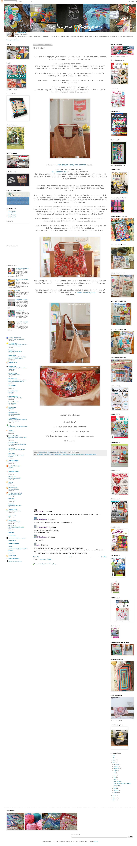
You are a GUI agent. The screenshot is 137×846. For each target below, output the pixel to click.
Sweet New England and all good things (17, 444)
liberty (48, 454)
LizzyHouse (11, 504)
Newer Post (36, 556)
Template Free (12, 366)
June (115, 775)
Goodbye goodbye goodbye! (14, 505)
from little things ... (13, 509)
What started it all (118, 781)
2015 (114, 758)
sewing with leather (72, 454)
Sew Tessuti (11, 350)
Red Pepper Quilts (13, 396)
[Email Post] (68, 452)
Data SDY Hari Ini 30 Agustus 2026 (16, 339)
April (115, 779)
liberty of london (54, 454)
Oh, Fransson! (12, 476)
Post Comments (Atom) (45, 559)
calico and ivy (12, 515)
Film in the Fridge (13, 412)
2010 (114, 799)
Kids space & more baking (22, 268)
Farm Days (11, 408)
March (115, 788)
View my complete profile (13, 40)
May (115, 777)
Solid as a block (20, 310)
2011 (114, 797)
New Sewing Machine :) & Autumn (122, 783)
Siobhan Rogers (21, 32)
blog (9, 425)
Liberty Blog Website (13, 558)
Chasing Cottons (12, 487)
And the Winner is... (12, 386)
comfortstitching (12, 391)
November (116, 764)
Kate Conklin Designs (14, 466)
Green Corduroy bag (86, 292)
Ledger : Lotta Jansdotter (15, 561)
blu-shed (10, 482)
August (116, 770)
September (117, 768)
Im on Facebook (12, 216)
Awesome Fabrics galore (22, 322)
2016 (114, 755)
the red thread (12, 520)
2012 (114, 795)
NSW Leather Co (59, 172)
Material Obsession (13, 402)
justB (9, 516)
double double (11, 431)
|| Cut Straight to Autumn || (14, 374)
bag (38, 454)
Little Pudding (12, 407)
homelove (11, 532)
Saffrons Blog (12, 540)
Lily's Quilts (11, 453)
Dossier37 (11, 553)
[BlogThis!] (73, 452)
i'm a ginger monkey (13, 471)
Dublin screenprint (12, 500)
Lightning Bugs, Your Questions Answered (17, 426)
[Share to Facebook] (77, 452)
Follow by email (12, 211)
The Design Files (12, 343)
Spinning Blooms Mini (13, 461)
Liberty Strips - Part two (21, 299)
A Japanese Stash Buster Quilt (15, 397)
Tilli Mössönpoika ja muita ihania (17, 538)
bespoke (41, 454)
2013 (114, 762)
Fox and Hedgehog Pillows (14, 478)
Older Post (104, 556)
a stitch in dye (12, 555)
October (116, 766)
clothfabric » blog (13, 442)
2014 (114, 760)
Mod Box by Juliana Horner (14, 494)
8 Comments (63, 452)
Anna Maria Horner (13, 460)
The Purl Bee (11, 535)
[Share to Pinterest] (79, 452)
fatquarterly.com (12, 418)
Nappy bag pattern (77, 165)
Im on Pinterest (11, 215)
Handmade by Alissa (13, 436)
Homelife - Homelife (13, 543)
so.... (9, 472)
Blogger (96, 841)
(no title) (18, 290)
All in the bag (117, 785)
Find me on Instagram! (13, 489)
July (115, 773)
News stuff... (11, 498)
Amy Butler (63, 165)
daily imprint (11, 448)
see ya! (10, 483)
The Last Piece (12, 385)
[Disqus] (70, 483)
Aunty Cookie (12, 355)
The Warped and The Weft (15, 493)
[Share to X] (75, 452)
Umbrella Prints (12, 362)
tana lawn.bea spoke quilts (90, 454)
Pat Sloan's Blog (12, 378)
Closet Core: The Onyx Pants (15, 351)
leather (45, 454)
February (116, 790)
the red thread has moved (14, 521)
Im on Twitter (11, 213)
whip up (10, 546)
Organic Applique (12, 403)
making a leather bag (63, 454)
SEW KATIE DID (12, 373)
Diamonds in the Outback (14, 414)
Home (70, 556)
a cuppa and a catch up (14, 337)
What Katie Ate (12, 526)
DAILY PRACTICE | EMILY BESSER (16, 449)
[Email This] (72, 452)
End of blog (11, 392)
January (116, 792)
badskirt (10, 430)
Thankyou (10, 467)
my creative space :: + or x (14, 510)
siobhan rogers (80, 454)
